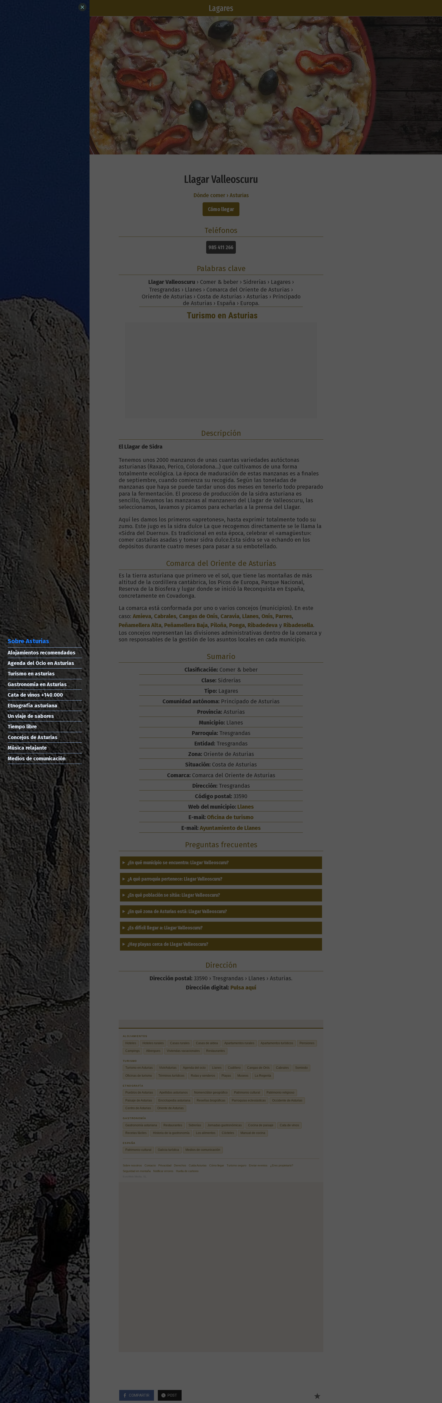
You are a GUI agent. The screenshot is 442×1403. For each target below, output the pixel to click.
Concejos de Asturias (33, 737)
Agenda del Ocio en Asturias (41, 663)
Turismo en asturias (31, 674)
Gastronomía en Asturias (37, 684)
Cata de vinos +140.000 (35, 695)
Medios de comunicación (36, 758)
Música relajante (27, 748)
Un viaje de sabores (31, 716)
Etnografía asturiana (32, 706)
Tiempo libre (22, 726)
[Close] (82, 7)
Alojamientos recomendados (41, 653)
